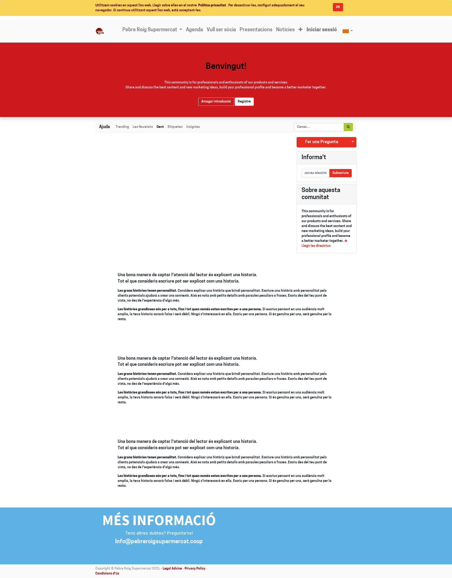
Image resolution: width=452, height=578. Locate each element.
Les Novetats (143, 127)
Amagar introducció (216, 101)
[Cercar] (348, 127)
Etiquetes (175, 127)
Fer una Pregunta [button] (321, 142)
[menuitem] (194, 30)
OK (338, 7)
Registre (244, 101)
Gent (160, 127)
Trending (122, 127)
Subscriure (340, 173)
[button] (300, 30)
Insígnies (193, 127)
